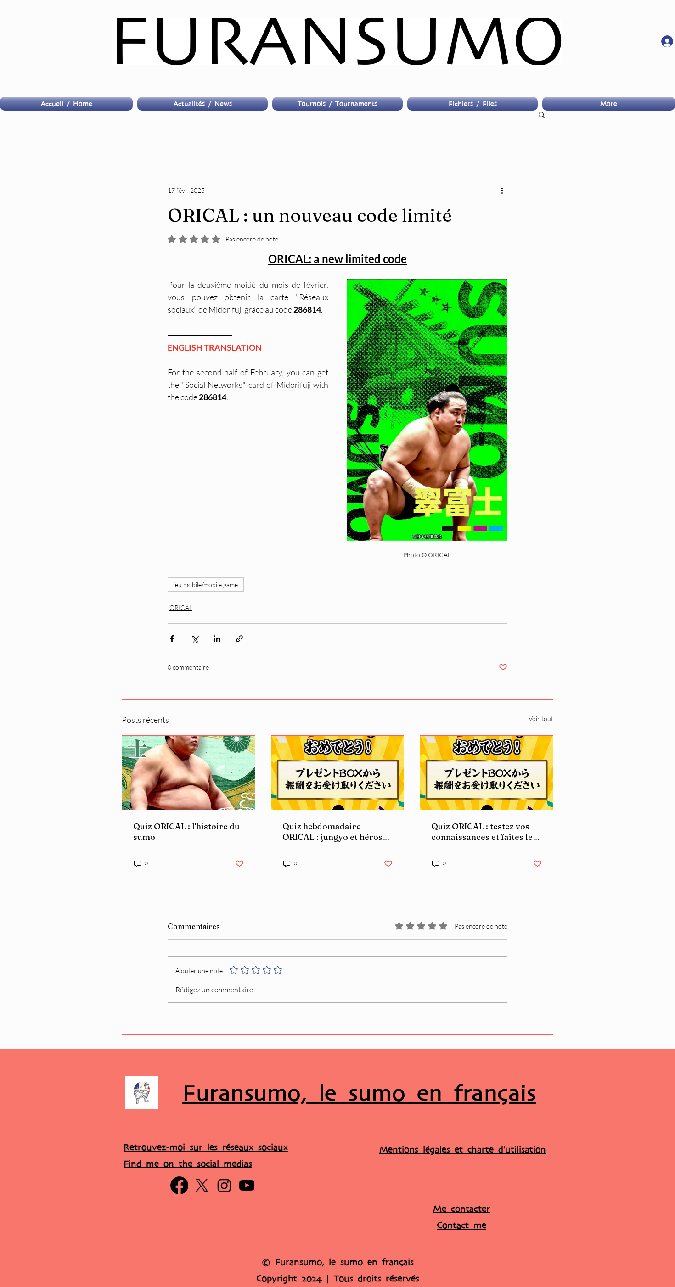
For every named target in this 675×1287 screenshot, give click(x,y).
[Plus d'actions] (501, 190)
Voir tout (541, 718)
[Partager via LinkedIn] (217, 638)
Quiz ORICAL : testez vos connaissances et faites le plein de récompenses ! (482, 831)
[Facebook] (179, 1185)
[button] (541, 114)
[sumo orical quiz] (486, 773)
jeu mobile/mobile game (206, 584)
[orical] (337, 773)
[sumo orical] (188, 773)
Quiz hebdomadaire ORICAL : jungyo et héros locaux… (332, 831)
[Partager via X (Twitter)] (194, 638)
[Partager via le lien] (239, 638)
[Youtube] (247, 1185)
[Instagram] (224, 1185)
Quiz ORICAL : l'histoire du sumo (186, 831)
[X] (202, 1185)
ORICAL (180, 607)
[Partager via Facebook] (172, 638)
